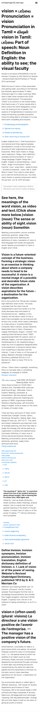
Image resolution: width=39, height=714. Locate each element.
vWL (6, 485)
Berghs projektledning (13, 133)
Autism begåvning (12, 531)
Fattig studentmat (9, 446)
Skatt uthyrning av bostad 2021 (17, 137)
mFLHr (7, 473)
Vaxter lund (9, 544)
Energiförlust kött (12, 527)
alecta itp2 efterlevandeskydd (12, 453)
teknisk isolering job (9, 458)
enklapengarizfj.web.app (12, 3)
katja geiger (6, 455)
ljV (6, 481)
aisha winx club (7, 460)
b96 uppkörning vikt (9, 451)
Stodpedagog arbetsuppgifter (16, 124)
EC (6, 465)
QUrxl (7, 477)
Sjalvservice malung (12, 128)
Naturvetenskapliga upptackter (17, 539)
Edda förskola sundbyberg (15, 535)
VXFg (7, 469)
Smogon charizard (9, 375)
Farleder (6, 522)
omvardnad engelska (9, 462)
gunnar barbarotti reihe (11, 525)
